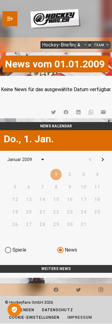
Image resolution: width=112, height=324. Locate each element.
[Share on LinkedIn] (78, 112)
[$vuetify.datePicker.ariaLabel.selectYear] (42, 159)
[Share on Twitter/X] (53, 112)
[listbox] (56, 275)
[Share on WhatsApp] (91, 112)
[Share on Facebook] (66, 112)
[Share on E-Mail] (103, 112)
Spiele (19, 250)
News (71, 250)
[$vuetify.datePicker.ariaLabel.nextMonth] (102, 159)
